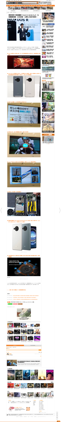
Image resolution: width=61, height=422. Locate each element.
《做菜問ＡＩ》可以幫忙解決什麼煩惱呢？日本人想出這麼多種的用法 (30, 397)
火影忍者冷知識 (48, 10)
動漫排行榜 (14, 402)
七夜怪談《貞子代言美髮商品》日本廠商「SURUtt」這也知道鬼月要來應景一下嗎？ (48, 111)
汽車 (48, 5)
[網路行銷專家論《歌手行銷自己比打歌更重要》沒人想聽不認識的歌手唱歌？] (48, 46)
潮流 (46, 5)
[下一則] (60, 210)
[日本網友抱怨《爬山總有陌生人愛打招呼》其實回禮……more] (48, 96)
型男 (24, 5)
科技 (34, 5)
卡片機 (23, 302)
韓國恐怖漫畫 (23, 402)
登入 (58, 421)
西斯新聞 (15, 0)
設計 (43, 5)
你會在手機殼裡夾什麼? (25, 10)
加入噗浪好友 (16, 2)
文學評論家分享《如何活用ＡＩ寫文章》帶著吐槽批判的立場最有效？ (10, 397)
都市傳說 (25, 401)
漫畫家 (12, 402)
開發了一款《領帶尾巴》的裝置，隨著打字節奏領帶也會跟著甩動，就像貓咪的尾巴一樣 (50, 397)
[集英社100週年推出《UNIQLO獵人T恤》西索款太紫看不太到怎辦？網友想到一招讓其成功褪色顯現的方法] (48, 56)
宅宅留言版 (15, 345)
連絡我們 (35, 416)
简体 (49, 0)
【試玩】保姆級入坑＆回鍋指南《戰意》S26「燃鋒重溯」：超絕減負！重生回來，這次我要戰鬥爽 (37, 388)
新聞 (40, 412)
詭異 (29, 5)
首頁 (7, 5)
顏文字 (9, 401)
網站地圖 (17, 416)
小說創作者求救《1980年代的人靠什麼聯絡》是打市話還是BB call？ (44, 397)
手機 (13, 302)
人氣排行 (45, 24)
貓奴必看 (27, 401)
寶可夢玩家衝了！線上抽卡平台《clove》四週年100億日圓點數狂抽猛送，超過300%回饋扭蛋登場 (10, 388)
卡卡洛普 (8, 12)
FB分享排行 (51, 24)
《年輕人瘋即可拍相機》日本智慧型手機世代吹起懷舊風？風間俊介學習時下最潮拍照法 (26, 295)
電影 (16, 0)
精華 (51, 5)
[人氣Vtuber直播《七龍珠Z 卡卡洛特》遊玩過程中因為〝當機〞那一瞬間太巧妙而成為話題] (46, 139)
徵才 (28, 416)
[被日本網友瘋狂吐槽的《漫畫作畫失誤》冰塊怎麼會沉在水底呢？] (48, 43)
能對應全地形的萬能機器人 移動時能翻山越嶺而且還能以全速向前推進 (17, 397)
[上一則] (1, 210)
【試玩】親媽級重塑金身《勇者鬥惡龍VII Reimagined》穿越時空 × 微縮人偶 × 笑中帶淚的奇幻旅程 (50, 388)
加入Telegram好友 (42, 409)
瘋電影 (13, 401)
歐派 (23, 401)
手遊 (20, 402)
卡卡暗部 (32, 416)
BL (10, 401)
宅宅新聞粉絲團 (15, 2)
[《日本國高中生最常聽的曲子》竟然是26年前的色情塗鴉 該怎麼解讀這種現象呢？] (48, 30)
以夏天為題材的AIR (36, 10)
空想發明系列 (13, 10)
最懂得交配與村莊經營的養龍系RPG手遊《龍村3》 (17, 388)
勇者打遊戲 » (9, 382)
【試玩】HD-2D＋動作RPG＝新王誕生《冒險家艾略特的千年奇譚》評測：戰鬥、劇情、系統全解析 (30, 388)
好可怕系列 (16, 401)
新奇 (19, 5)
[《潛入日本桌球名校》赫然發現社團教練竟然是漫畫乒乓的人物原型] (48, 33)
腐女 (11, 401)
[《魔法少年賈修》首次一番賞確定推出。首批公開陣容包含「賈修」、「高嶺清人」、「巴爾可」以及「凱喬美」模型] (48, 53)
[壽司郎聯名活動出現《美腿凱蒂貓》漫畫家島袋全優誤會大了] (48, 40)
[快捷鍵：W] (57, 417)
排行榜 (20, 0)
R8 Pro (30, 302)
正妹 (12, 5)
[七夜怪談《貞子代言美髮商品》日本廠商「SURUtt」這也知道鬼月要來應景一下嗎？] (48, 107)
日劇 (25, 402)
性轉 (18, 401)
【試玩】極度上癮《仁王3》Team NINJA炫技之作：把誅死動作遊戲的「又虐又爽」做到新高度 (44, 388)
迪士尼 (20, 401)
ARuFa (19, 402)
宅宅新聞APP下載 (17, 2)
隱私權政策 (21, 416)
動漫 (14, 5)
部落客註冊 (25, 416)
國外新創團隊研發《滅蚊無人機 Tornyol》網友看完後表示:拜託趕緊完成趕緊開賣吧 (24, 397)
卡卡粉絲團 (47, 0)
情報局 (18, 0)
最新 (9, 5)
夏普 (17, 302)
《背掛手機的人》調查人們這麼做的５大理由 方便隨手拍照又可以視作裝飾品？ (24, 297)
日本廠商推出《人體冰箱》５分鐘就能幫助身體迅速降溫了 (37, 397)
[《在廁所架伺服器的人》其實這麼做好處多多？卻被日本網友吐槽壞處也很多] (48, 86)
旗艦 (33, 302)
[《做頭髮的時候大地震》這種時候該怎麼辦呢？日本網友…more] (48, 117)
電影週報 (27, 402)
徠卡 (15, 302)
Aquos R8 (27, 302)
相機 (12, 302)
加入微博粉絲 (41, 408)
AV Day (17, 402)
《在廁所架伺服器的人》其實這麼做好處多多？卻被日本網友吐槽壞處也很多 (48, 89)
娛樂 (31, 5)
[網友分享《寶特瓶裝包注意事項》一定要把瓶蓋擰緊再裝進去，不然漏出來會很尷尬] (48, 37)
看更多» (52, 382)
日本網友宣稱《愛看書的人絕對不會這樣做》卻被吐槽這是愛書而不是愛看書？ (48, 131)
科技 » (8, 391)
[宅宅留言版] (57, 414)
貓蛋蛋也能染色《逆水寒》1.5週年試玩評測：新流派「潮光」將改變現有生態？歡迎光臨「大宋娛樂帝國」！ (24, 388)
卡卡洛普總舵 (41, 401)
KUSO (27, 5)
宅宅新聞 (12, 0)
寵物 (22, 5)
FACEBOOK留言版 (32, 345)
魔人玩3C (20, 302)
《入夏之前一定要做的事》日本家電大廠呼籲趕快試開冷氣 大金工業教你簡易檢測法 (25, 299)
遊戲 (39, 5)
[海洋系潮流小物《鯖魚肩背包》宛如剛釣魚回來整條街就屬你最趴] (48, 27)
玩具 (41, 5)
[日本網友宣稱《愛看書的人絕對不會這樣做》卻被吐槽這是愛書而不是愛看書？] (48, 128)
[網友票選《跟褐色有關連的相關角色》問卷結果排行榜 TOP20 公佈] (48, 50)
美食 (36, 5)
